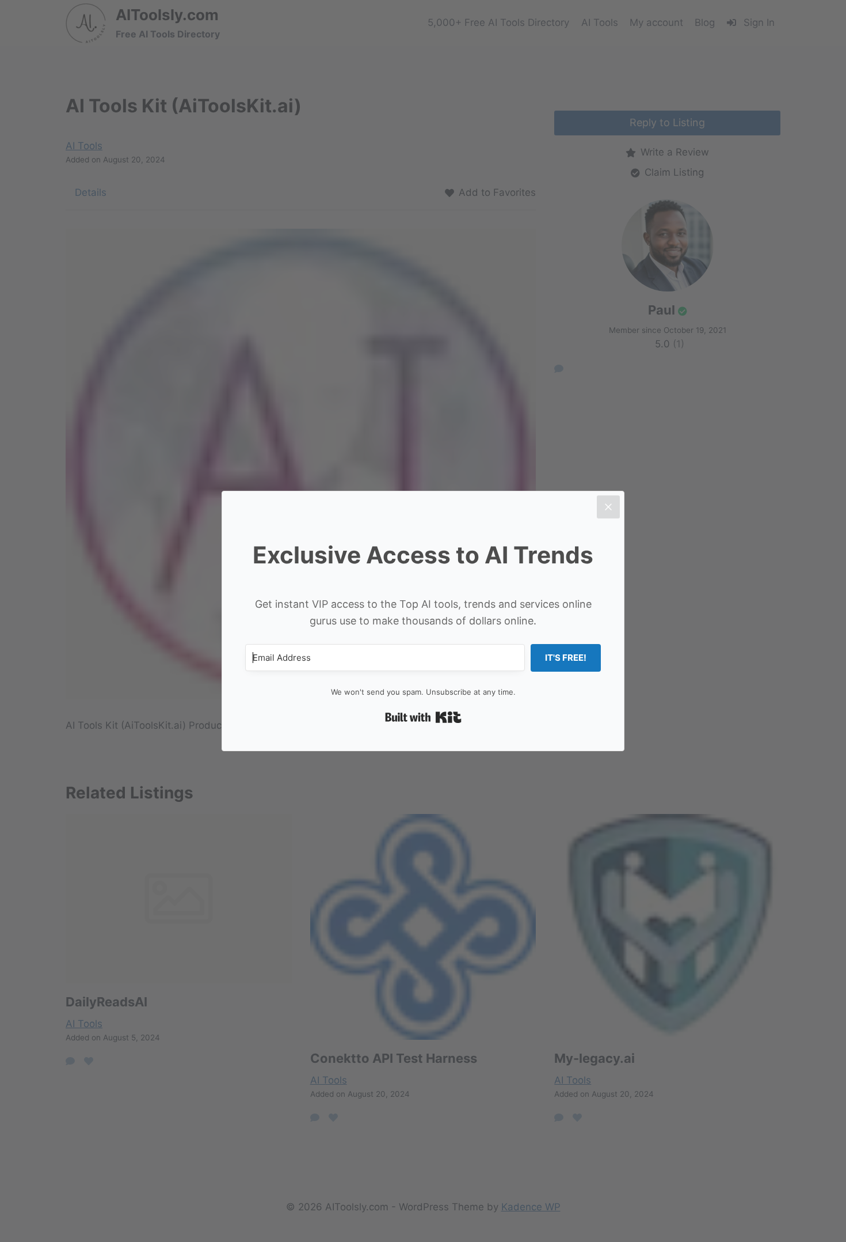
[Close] (608, 506)
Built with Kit (423, 717)
